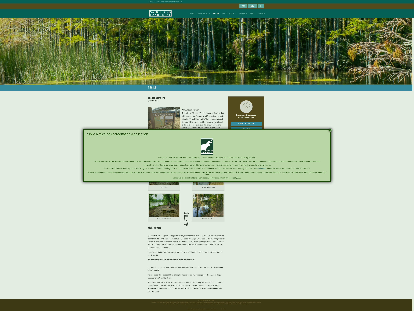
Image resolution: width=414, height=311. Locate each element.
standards (262, 169)
